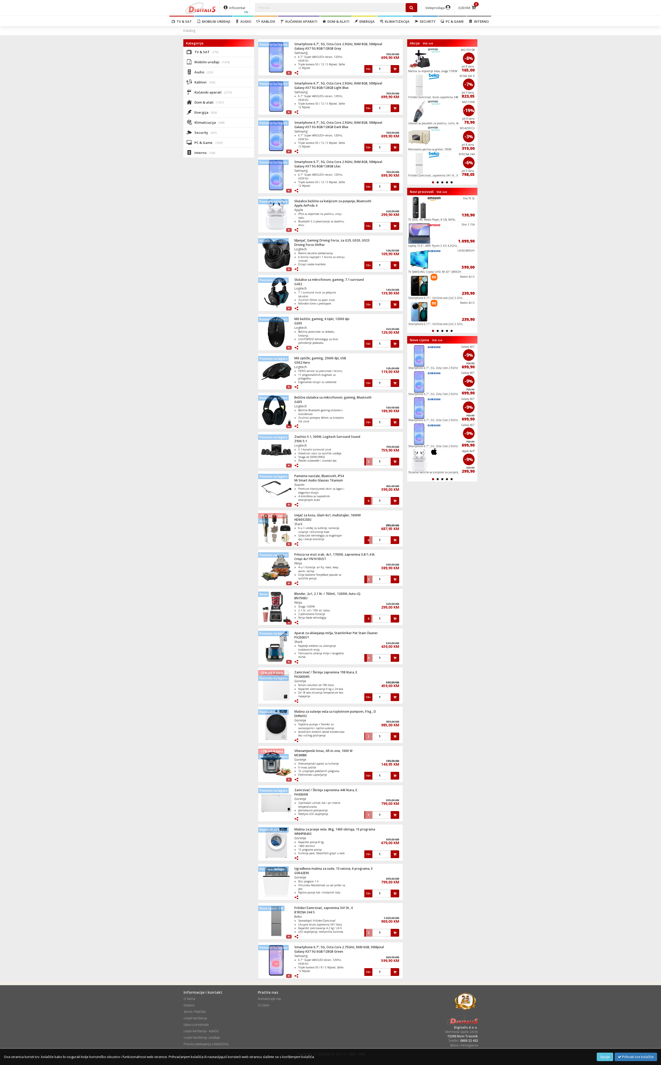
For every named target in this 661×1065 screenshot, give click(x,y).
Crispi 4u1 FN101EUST (310, 559)
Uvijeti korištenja (195, 1018)
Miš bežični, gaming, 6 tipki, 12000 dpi (321, 319)
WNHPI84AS (303, 833)
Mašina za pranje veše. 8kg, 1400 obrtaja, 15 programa (334, 829)
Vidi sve (428, 43)
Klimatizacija (396, 21)
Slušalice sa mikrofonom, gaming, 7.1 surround (329, 279)
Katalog (189, 30)
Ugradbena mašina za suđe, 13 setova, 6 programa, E (333, 868)
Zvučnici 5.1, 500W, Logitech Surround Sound (327, 436)
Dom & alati (337, 21)
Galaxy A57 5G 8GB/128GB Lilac (317, 166)
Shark (298, 524)
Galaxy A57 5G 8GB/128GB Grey (317, 48)
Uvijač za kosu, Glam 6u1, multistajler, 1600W (327, 515)
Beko (298, 916)
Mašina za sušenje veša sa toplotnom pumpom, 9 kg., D (335, 711)
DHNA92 (300, 716)
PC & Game (454, 21)
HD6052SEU (302, 519)
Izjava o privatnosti (196, 1024)
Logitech (300, 249)
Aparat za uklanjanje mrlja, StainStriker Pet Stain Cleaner (336, 633)
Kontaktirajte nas (269, 999)
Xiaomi (299, 485)
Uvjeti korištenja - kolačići (201, 1031)
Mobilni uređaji (215, 21)
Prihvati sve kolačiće (637, 1056)
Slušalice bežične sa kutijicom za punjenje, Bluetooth (332, 201)
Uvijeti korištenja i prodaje (202, 1037)
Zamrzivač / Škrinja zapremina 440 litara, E (325, 790)
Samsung (301, 53)
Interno (480, 21)
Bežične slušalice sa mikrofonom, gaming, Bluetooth (333, 397)
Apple (298, 210)
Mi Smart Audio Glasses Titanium (318, 480)
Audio (245, 21)
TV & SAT (183, 21)
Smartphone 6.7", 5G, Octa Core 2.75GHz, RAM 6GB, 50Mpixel (339, 947)
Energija (366, 21)
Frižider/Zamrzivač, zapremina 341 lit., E (323, 908)
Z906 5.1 (300, 441)
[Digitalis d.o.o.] (201, 7)
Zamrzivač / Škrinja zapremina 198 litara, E (325, 672)
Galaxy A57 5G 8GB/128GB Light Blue (321, 87)
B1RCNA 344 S (304, 912)
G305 (298, 323)
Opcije (605, 1056)
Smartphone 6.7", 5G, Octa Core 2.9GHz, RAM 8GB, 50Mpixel (338, 44)
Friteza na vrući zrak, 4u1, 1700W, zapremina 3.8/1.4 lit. (334, 554)
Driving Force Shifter (309, 245)
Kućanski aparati (300, 21)
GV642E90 (301, 873)
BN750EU (301, 598)
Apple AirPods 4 (305, 205)
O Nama (189, 999)
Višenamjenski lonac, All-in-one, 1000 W (323, 751)
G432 (298, 284)
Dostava (189, 1005)
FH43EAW (301, 794)
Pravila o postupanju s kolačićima (206, 1044)
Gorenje (300, 681)
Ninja (298, 563)
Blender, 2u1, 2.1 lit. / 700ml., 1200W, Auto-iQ (327, 594)
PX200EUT (301, 637)
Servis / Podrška (195, 1011)
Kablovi (267, 21)
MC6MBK (300, 755)
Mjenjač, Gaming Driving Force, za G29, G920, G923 (331, 240)
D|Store (264, 1005)
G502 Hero (302, 362)
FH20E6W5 (302, 676)
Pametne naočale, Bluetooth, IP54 (319, 476)
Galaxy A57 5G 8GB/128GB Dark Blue (321, 127)
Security (427, 21)
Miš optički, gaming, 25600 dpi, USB (320, 358)
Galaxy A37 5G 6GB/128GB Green (318, 951)
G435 (298, 402)
